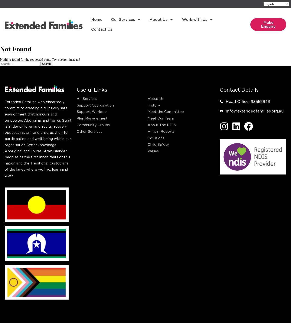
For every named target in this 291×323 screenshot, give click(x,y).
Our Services (123, 19)
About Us (158, 19)
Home (96, 19)
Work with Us (194, 19)
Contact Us (101, 29)
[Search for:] (20, 63)
